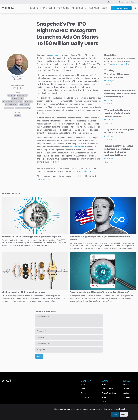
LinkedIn (125, 384)
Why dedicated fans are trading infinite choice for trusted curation (117, 113)
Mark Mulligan (109, 81)
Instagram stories (17, 98)
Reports (34, 8)
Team (127, 2)
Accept (115, 414)
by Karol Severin (17, 77)
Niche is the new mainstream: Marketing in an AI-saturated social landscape (120, 93)
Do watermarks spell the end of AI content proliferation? (99, 292)
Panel (121, 2)
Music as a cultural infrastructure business (24, 292)
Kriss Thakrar (109, 136)
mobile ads (28, 101)
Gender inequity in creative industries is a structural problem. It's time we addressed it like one (118, 150)
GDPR (104, 397)
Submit (39, 356)
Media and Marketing (23, 108)
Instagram (11, 95)
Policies (105, 384)
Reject (123, 414)
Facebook (126, 393)
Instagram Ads (22, 95)
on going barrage (77, 147)
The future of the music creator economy (116, 76)
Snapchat (17, 115)
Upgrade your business (121, 8)
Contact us (85, 397)
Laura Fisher (108, 120)
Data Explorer (47, 8)
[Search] (135, 10)
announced (55, 55)
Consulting (63, 8)
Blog (104, 8)
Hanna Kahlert (109, 100)
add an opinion (43, 179)
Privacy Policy (107, 389)
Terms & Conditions (109, 393)
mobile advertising (11, 104)
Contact (108, 2)
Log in (133, 2)
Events (83, 384)
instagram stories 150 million (12, 101)
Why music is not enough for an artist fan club (119, 131)
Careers (84, 393)
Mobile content (24, 104)
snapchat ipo (9, 108)
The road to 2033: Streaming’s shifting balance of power (31, 236)
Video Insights (79, 8)
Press (115, 2)
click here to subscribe (81, 171)
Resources (94, 8)
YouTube (125, 389)
